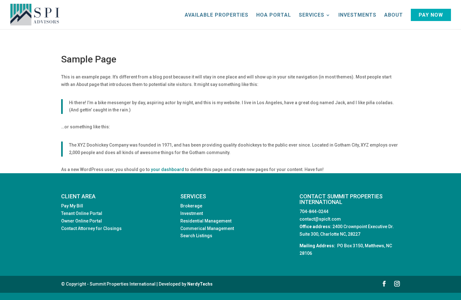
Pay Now (431, 15)
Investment (191, 213)
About (393, 15)
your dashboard (167, 169)
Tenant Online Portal (81, 213)
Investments (357, 15)
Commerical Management (207, 228)
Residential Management (205, 220)
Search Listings (196, 235)
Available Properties (216, 15)
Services (311, 15)
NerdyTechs (200, 284)
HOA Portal (273, 15)
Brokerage (191, 205)
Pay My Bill (72, 205)
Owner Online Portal (81, 220)
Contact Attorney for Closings (91, 228)
